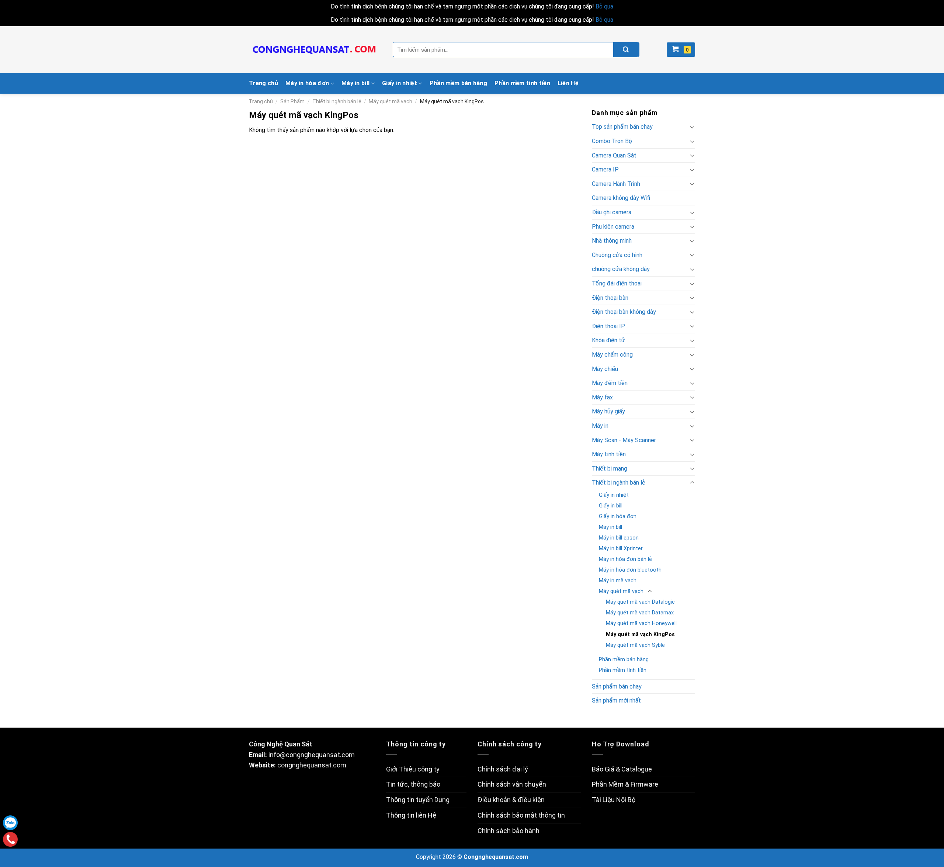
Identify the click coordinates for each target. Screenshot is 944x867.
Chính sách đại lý (503, 769)
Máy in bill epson (619, 538)
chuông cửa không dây (621, 269)
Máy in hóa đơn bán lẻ (625, 559)
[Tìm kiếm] (626, 49)
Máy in (600, 425)
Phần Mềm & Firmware (625, 784)
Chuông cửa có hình (617, 255)
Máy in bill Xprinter (621, 548)
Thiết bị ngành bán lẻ (336, 101)
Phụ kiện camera (613, 226)
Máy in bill (355, 83)
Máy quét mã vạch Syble (635, 645)
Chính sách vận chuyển (512, 784)
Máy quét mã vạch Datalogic (640, 602)
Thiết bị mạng (609, 468)
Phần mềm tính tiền (522, 83)
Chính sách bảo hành (508, 831)
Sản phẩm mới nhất (616, 700)
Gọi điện (10, 839)
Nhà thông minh (612, 240)
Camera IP (605, 169)
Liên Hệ (568, 83)
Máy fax (602, 397)
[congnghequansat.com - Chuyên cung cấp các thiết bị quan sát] (315, 50)
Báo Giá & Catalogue (622, 769)
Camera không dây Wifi (621, 197)
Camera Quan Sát (614, 155)
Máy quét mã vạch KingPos (640, 634)
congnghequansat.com (311, 765)
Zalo (10, 822)
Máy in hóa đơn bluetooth (630, 570)
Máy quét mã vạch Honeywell (641, 623)
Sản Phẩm (292, 101)
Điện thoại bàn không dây (624, 311)
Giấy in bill (610, 506)
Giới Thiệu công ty (413, 769)
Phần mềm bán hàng (458, 83)
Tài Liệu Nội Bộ (613, 800)
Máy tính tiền (609, 454)
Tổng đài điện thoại (617, 283)
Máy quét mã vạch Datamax (640, 613)
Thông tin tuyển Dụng (418, 800)
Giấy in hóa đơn (617, 516)
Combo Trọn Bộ (612, 141)
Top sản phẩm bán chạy (622, 126)
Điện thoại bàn (610, 297)
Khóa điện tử (608, 340)
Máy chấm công (612, 354)
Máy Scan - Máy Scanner (624, 440)
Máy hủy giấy (608, 411)
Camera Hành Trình (616, 183)
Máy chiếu (605, 368)
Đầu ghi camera (611, 212)
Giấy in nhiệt (399, 83)
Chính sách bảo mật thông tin (521, 815)
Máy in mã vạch (617, 581)
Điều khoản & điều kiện (511, 800)
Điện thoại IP (608, 326)
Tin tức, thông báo (413, 784)
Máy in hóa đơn (307, 83)
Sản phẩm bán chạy (617, 686)
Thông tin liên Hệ (411, 815)
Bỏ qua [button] (604, 6)
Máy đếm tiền (610, 382)
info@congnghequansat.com (311, 755)
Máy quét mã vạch (390, 101)
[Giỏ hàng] (681, 49)
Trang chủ (263, 83)
